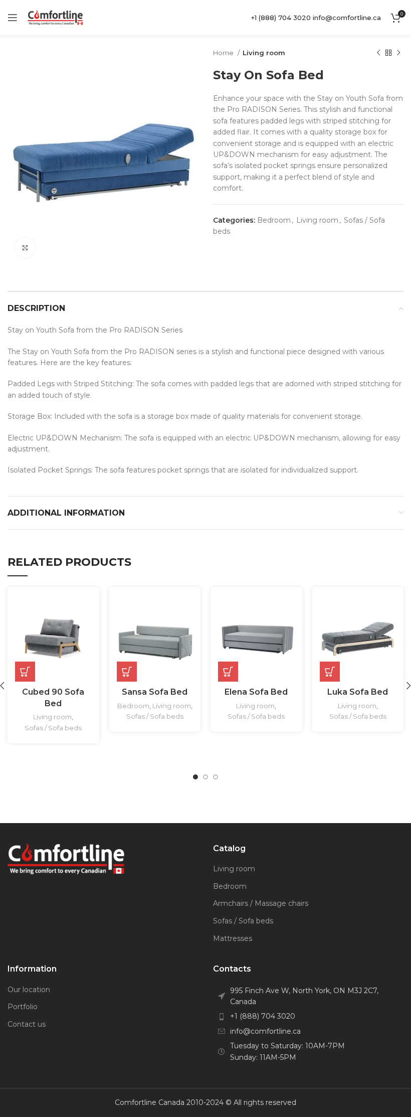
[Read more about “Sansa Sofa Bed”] (127, 672)
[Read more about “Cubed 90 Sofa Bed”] (25, 672)
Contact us (27, 1024)
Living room (264, 53)
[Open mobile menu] (13, 18)
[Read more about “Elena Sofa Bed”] (228, 672)
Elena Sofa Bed (256, 692)
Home (224, 53)
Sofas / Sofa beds (53, 728)
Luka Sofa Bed (357, 692)
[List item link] (308, 1016)
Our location (29, 989)
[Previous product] (378, 53)
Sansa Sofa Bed (154, 692)
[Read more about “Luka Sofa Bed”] (330, 672)
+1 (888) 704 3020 (281, 18)
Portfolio (23, 1006)
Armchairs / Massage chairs (260, 903)
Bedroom (274, 220)
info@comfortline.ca (347, 18)
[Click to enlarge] (25, 248)
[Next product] (398, 53)
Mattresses (232, 938)
